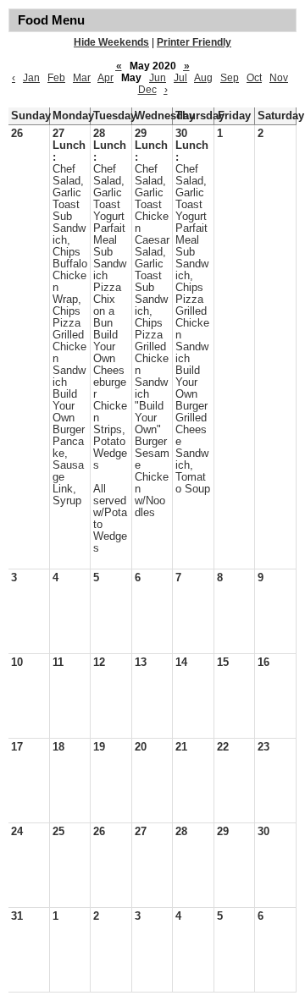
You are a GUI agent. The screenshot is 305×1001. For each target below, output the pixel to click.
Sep (229, 78)
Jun (157, 78)
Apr (105, 78)
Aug (203, 78)
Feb (56, 78)
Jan (31, 78)
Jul (180, 78)
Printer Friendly (194, 42)
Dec (147, 90)
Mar (82, 78)
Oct (254, 78)
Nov (278, 78)
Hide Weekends (111, 42)
